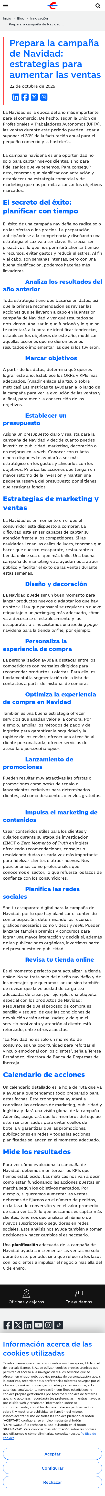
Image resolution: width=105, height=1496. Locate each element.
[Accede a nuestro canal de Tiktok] (58, 1325)
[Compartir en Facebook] (25, 97)
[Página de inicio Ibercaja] (52, 5)
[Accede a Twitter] (18, 1325)
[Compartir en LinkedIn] (15, 97)
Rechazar (52, 1482)
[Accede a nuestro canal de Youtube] (38, 1325)
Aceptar (52, 1454)
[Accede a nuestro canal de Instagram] (48, 1325)
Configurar (52, 1468)
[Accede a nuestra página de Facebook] (8, 1325)
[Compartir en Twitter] (34, 97)
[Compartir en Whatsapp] (44, 97)
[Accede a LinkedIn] (28, 1325)
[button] (98, 5)
